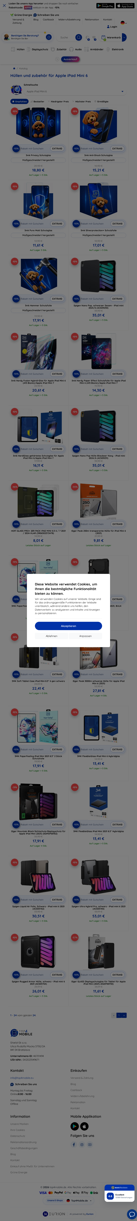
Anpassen (85, 636)
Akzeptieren (68, 626)
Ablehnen (51, 636)
